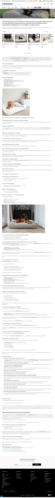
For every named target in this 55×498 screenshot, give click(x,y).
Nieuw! (32, 7)
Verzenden (3, 480)
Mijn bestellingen (18, 474)
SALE (35, 7)
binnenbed (15, 419)
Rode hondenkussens (11, 439)
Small (5, 296)
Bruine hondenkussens (21, 438)
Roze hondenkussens (18, 439)
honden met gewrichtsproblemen (23, 178)
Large (5, 299)
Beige (5, 345)
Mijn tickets (17, 475)
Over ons (3, 473)
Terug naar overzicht (5, 19)
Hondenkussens (4, 7)
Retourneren (4, 481)
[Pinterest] (50, 491)
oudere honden (14, 178)
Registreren (18, 473)
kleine (9, 86)
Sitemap (3, 486)
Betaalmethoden (4, 479)
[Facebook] (46, 491)
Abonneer (37, 464)
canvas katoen (24, 447)
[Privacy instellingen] (2, 496)
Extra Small (5, 295)
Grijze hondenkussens (36, 438)
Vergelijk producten (19, 478)
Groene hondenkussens (43, 438)
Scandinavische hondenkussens (7, 448)
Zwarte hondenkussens (26, 439)
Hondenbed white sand (44, 44)
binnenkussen (11, 417)
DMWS (29, 495)
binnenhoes (19, 419)
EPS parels (7, 374)
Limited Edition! (28, 7)
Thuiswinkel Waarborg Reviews (6, 478)
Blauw (5, 347)
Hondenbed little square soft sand (7, 44)
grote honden (10, 185)
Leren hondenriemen (17, 7)
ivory (27, 364)
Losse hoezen (9, 7)
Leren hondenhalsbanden (23, 7)
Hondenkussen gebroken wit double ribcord (33, 45)
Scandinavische (37, 127)
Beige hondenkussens (5, 438)
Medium (5, 298)
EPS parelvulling (6, 179)
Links (2, 487)
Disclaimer (3, 475)
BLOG (52, 7)
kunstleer (32, 447)
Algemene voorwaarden (5, 474)
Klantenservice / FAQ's (5, 482)
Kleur (14, 19)
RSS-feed (33, 495)
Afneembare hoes (6, 190)
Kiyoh (32, 497)
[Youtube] (52, 491)
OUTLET (39, 7)
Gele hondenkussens (28, 438)
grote (12, 86)
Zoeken (37, 4)
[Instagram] (48, 491)
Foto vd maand (48, 7)
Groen (5, 346)
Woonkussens (44, 7)
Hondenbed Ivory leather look (20, 44)
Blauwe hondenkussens (13, 438)
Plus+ (31, 495)
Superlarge (5, 300)
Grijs (4, 343)
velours (28, 447)
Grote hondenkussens (5, 451)
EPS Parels (13, 7)
